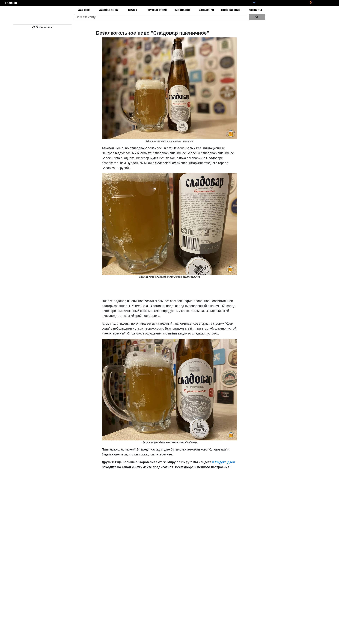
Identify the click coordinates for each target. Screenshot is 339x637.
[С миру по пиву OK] (310, 2)
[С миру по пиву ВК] (254, 2)
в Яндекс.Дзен (223, 462)
